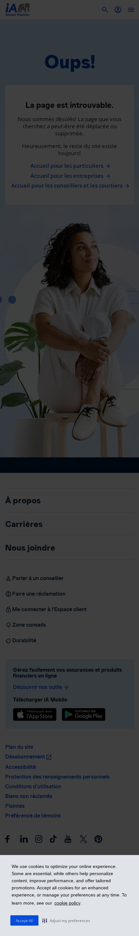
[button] (66, 920)
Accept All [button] (24, 920)
